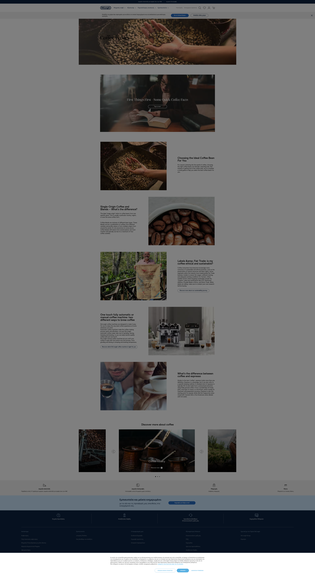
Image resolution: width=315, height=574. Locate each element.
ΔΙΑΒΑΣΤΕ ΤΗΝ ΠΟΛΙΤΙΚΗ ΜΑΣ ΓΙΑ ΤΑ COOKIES (170, 564)
